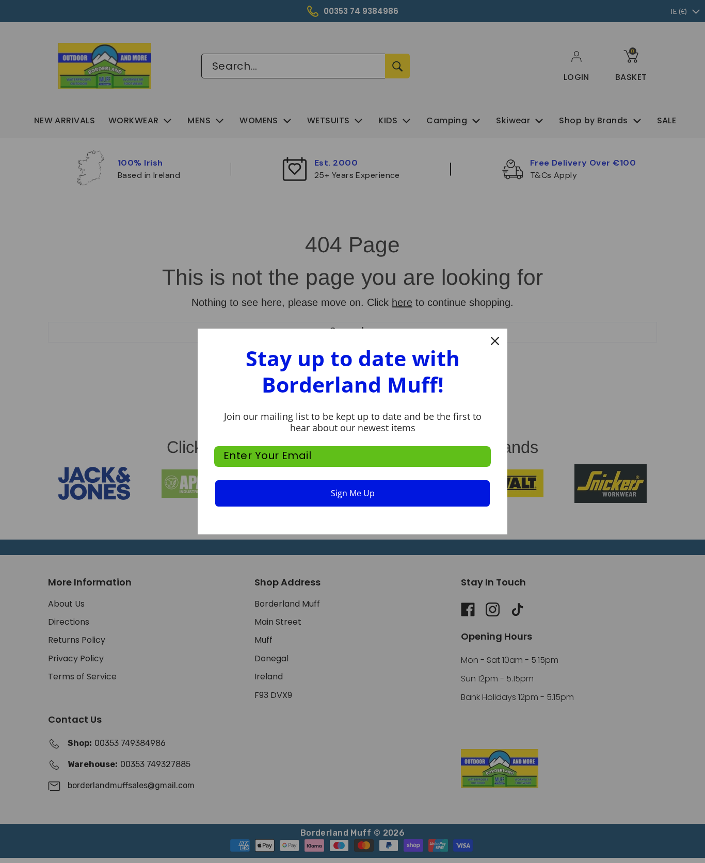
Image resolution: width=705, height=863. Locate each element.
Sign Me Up (353, 493)
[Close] (495, 341)
